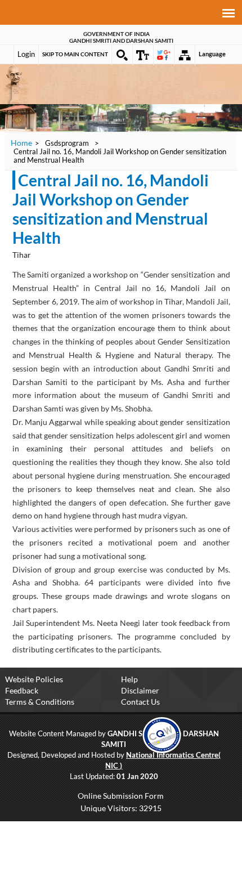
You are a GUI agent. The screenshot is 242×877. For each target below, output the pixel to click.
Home (21, 142)
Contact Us (140, 701)
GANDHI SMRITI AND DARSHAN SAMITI (121, 40)
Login (26, 54)
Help (129, 679)
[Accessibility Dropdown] (143, 55)
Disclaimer (140, 690)
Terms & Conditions (39, 701)
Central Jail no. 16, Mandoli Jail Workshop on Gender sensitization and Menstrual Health (110, 209)
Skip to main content (75, 54)
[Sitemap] (184, 55)
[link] (162, 734)
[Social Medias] (164, 55)
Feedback (21, 690)
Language (212, 53)
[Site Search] (122, 55)
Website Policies (34, 679)
